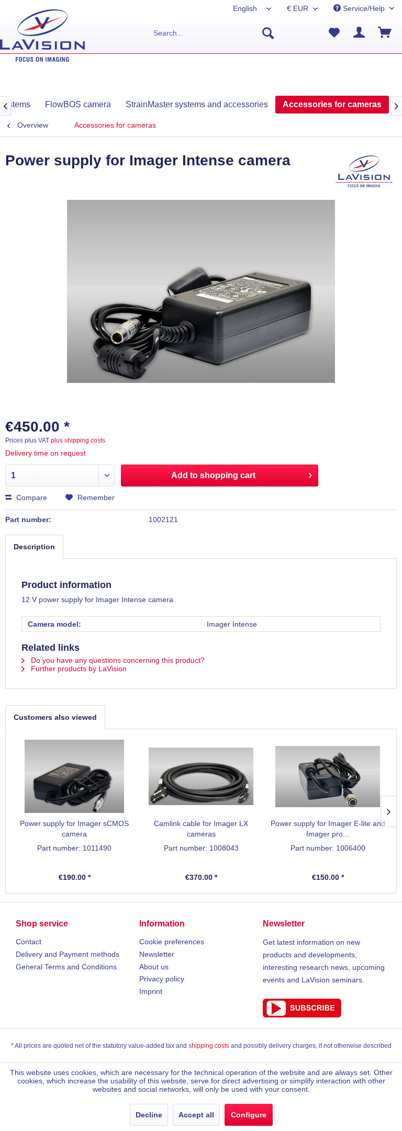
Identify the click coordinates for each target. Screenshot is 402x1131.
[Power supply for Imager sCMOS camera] (74, 776)
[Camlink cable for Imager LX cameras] (201, 776)
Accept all (196, 1115)
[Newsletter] (324, 1008)
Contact (28, 941)
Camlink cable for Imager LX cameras (201, 828)
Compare (30, 497)
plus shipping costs (78, 440)
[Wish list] (333, 32)
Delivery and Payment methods (67, 954)
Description (34, 546)
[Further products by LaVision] (364, 171)
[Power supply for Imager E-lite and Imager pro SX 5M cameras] (328, 776)
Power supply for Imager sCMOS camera (74, 828)
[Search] (268, 32)
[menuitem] (214, 32)
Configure (248, 1115)
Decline (149, 1115)
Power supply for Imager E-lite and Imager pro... (328, 828)
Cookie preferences (171, 941)
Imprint (150, 991)
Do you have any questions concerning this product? (117, 660)
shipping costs (208, 1045)
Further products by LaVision (78, 668)
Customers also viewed (55, 717)
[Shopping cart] (385, 32)
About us (154, 967)
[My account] (359, 32)
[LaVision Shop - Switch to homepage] (42, 35)
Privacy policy (161, 979)
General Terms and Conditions (66, 967)
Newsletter (156, 954)
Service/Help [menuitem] (364, 8)
